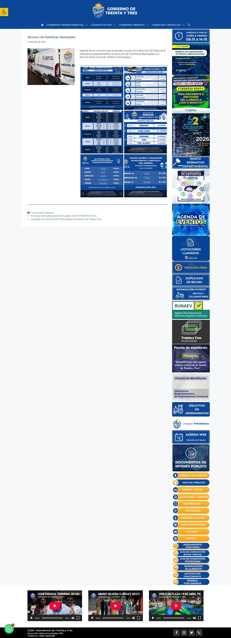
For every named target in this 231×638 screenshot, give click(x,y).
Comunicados (38, 212)
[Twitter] (191, 632)
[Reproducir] (31, 618)
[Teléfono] (199, 632)
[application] (55, 605)
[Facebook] (176, 632)
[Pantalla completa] (78, 618)
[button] (4, 12)
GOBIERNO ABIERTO (132, 24)
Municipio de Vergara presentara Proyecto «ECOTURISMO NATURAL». (64, 216)
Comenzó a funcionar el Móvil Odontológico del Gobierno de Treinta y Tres (66, 219)
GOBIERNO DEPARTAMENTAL (65, 24)
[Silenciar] (72, 618)
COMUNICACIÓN (101, 24)
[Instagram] (184, 632)
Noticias (50, 212)
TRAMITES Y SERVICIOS (166, 24)
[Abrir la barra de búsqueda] (189, 25)
